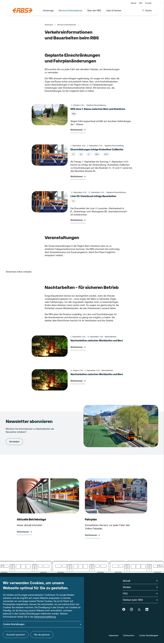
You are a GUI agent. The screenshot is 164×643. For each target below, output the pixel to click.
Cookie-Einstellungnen (148, 635)
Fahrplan (91, 519)
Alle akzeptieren (42, 634)
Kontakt (148, 3)
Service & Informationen (70, 10)
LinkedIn (146, 609)
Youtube (139, 609)
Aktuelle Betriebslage (31, 519)
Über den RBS (94, 10)
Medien (127, 587)
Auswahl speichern (15, 634)
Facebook (123, 609)
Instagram (131, 609)
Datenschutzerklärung (45, 616)
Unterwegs (48, 10)
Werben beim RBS (133, 599)
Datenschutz (128, 635)
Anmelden (14, 441)
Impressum (113, 635)
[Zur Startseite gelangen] (22, 10)
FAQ (140, 3)
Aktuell (133, 3)
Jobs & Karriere (113, 10)
